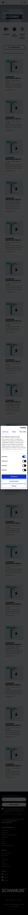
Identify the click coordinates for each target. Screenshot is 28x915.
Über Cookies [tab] (22, 431)
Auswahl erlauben (14, 481)
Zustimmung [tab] (5, 431)
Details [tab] (14, 431)
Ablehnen (14, 486)
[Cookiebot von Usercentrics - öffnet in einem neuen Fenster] (20, 428)
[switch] (24, 461)
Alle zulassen (14, 476)
